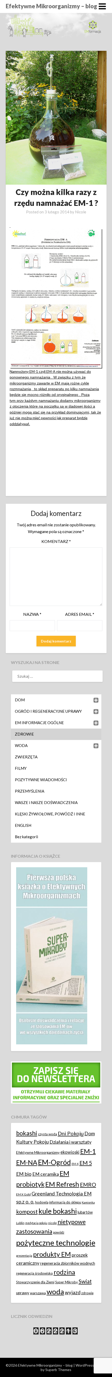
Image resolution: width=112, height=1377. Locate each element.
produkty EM (52, 1254)
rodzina (64, 1272)
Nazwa (32, 614)
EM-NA (26, 1162)
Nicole (80, 211)
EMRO (88, 1185)
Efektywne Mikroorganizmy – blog (51, 6)
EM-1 (88, 1151)
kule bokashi (58, 1211)
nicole (52, 1223)
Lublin (20, 1223)
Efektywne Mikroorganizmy (38, 1152)
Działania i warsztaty (70, 1142)
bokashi (26, 1133)
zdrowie (87, 1293)
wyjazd (72, 1292)
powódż (58, 1232)
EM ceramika (45, 1174)
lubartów (85, 1212)
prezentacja (24, 1255)
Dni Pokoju (71, 1133)
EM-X (75, 1163)
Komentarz (56, 541)
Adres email (79, 614)
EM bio (24, 1174)
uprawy (22, 1292)
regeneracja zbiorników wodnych (67, 1263)
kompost (27, 1211)
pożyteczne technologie (55, 1242)
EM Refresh (62, 1184)
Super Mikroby (66, 1282)
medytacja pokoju (36, 1223)
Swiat (85, 1281)
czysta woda (47, 1134)
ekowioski (69, 1152)
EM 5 (85, 1162)
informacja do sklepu (65, 1202)
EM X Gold (23, 1194)
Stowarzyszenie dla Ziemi (35, 1282)
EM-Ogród (54, 1162)
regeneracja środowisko (34, 1273)
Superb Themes (58, 1369)
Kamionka (88, 1202)
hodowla (41, 1202)
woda (55, 1291)
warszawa (38, 1293)
